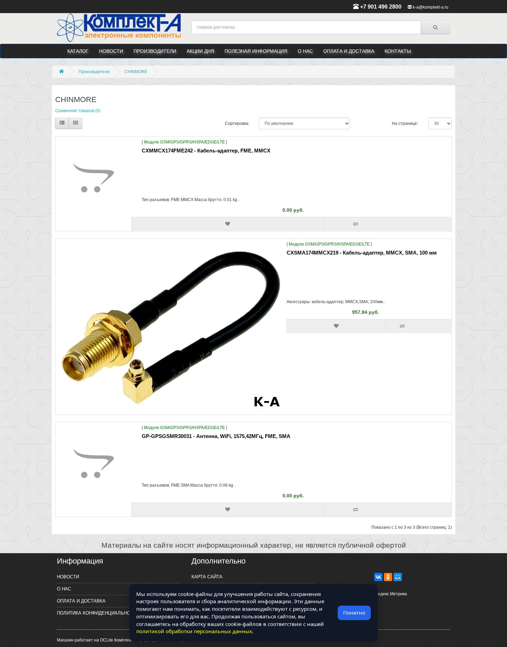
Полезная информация (256, 51)
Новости (111, 51)
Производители (154, 51)
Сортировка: (236, 123)
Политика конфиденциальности (98, 613)
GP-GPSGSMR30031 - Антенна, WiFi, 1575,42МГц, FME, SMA (216, 436)
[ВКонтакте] (378, 577)
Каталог (78, 51)
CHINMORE (136, 71)
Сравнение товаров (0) (77, 110)
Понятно (354, 612)
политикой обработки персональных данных (194, 631)
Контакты (398, 51)
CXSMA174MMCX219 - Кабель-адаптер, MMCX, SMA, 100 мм (362, 253)
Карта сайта (206, 576)
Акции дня (200, 51)
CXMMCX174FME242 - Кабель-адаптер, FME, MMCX (206, 150)
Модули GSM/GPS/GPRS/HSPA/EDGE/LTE (184, 142)
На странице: (405, 123)
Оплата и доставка (348, 51)
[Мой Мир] (398, 577)
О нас (305, 51)
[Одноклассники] (388, 577)
